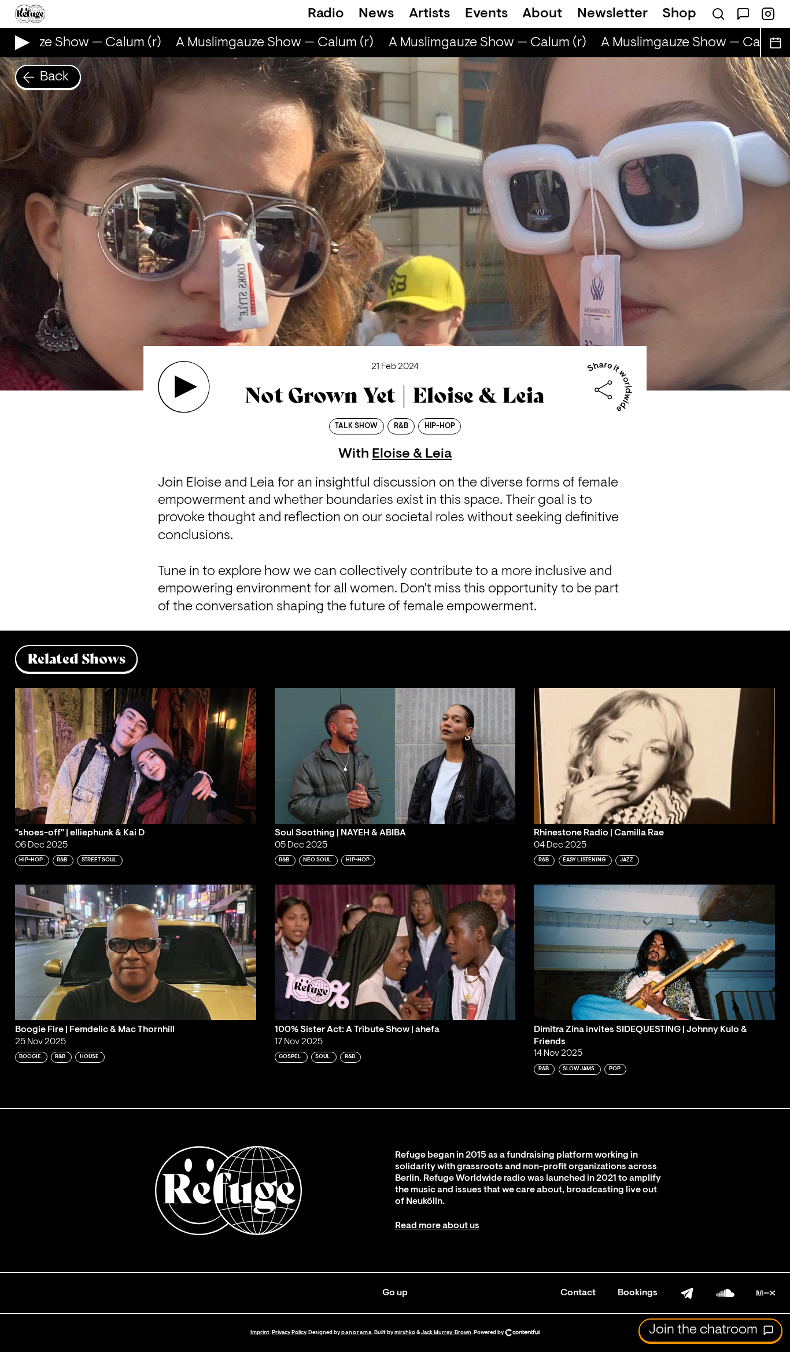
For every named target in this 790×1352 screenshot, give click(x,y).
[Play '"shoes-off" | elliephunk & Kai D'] (135, 756)
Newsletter (612, 14)
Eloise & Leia (412, 454)
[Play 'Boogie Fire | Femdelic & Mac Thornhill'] (135, 953)
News (376, 14)
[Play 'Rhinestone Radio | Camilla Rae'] (654, 756)
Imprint (260, 1332)
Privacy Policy (289, 1332)
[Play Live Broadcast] (19, 42)
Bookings (638, 1293)
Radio (326, 14)
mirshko (404, 1332)
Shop (679, 14)
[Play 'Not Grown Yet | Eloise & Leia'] (184, 387)
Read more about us (437, 1226)
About (542, 14)
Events (486, 14)
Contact (578, 1293)
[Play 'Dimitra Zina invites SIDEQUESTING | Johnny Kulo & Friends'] (654, 953)
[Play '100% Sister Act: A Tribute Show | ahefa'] (395, 953)
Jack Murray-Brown (446, 1332)
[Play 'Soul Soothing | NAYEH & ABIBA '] (395, 756)
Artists (429, 14)
